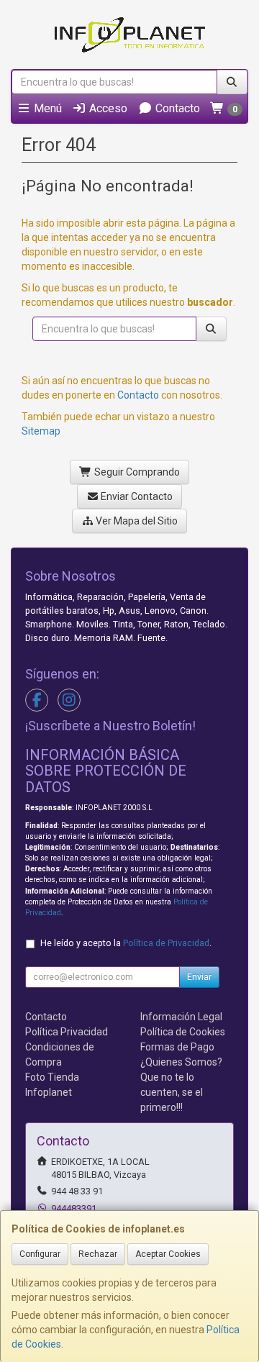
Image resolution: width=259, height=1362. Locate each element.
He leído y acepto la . (126, 942)
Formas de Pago (177, 1047)
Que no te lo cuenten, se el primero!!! (171, 1092)
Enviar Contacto (136, 496)
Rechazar (97, 1254)
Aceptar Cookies (168, 1254)
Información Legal (181, 1016)
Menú (46, 108)
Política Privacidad (66, 1032)
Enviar (199, 977)
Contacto (176, 108)
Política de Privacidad (166, 942)
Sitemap (41, 431)
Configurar (39, 1254)
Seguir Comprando (136, 472)
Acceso (106, 108)
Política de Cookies (182, 1032)
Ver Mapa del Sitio (136, 521)
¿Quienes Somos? (181, 1062)
